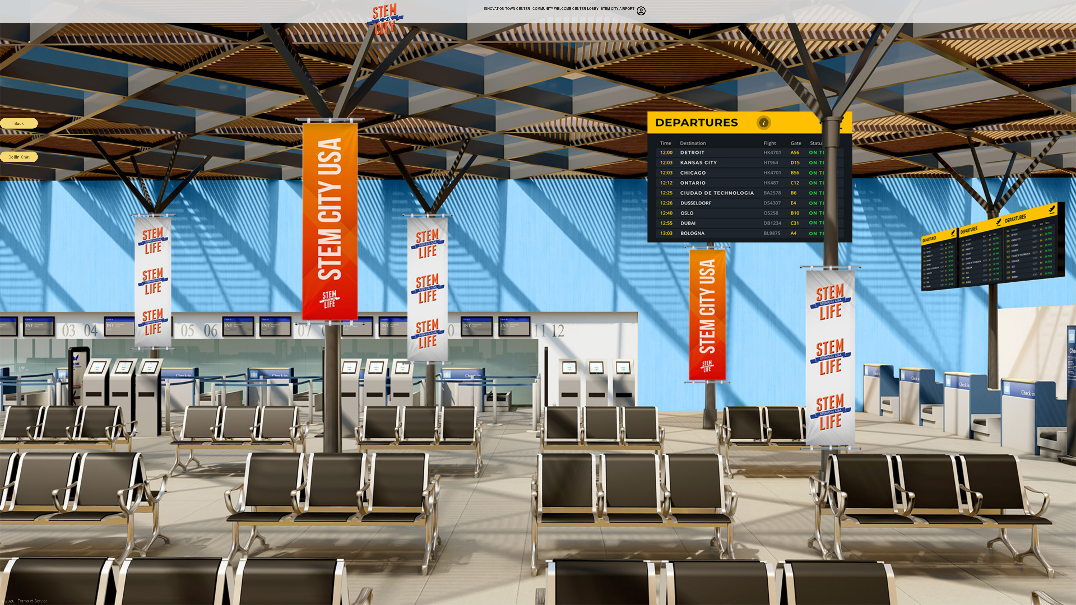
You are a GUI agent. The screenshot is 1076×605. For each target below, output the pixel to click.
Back (19, 123)
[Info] (764, 123)
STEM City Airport (617, 8)
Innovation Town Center (507, 8)
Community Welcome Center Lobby (565, 8)
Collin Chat (19, 157)
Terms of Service (33, 601)
